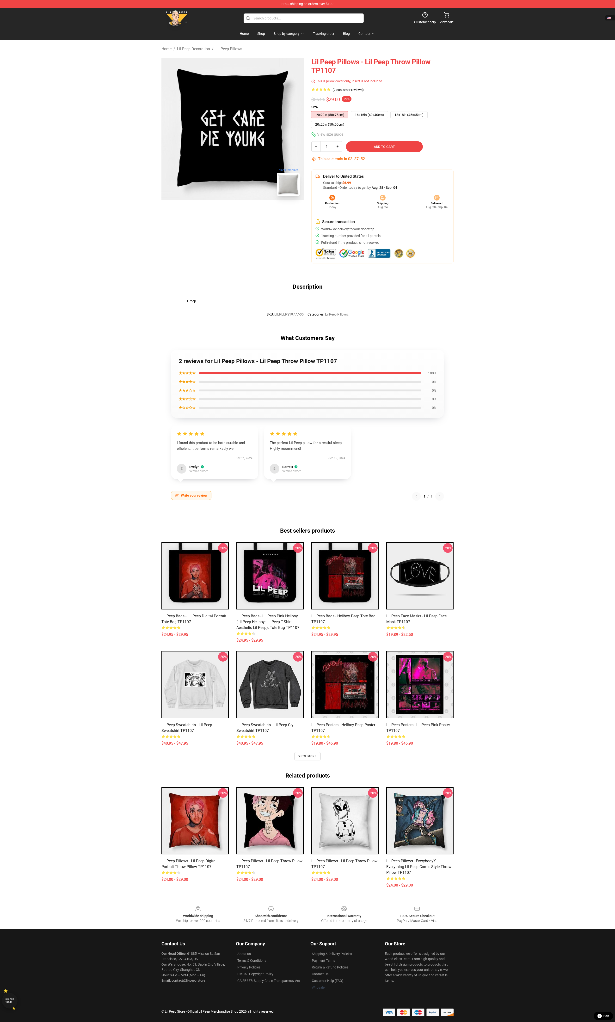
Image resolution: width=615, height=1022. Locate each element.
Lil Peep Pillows (228, 49)
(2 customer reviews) (348, 90)
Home (166, 49)
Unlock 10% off (10, 1000)
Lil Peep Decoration (193, 49)
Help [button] (606, 1016)
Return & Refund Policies (330, 967)
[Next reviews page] (439, 496)
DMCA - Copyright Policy (255, 974)
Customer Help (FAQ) (327, 981)
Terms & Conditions (251, 960)
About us (244, 954)
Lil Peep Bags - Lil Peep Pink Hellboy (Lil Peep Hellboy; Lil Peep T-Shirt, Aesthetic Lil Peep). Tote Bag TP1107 (267, 622)
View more (307, 756)
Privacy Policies (248, 967)
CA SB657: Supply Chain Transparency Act (268, 981)
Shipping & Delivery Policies (332, 954)
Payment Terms (323, 960)
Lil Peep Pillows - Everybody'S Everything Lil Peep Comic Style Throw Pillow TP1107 (418, 867)
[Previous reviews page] (416, 496)
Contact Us (320, 974)
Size (314, 107)
